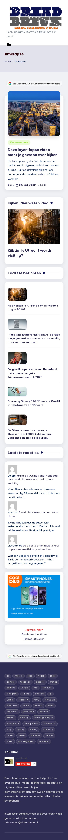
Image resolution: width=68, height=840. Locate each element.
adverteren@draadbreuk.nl (21, 822)
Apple (41, 676)
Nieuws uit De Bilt (34, 639)
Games (53, 682)
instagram (12, 694)
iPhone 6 (39, 694)
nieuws (38, 705)
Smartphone (13, 723)
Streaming (48, 729)
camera (11, 682)
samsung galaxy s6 (43, 717)
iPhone (25, 694)
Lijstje (10, 700)
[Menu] (9, 44)
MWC (36, 700)
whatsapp (44, 741)
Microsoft (23, 700)
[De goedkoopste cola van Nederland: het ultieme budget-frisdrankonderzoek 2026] (17, 358)
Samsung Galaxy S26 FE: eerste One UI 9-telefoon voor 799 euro (34, 403)
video (9, 741)
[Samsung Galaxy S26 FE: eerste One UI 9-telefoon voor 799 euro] (17, 391)
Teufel (22, 735)
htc (35, 688)
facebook (25, 682)
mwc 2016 (12, 705)
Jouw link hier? (34, 630)
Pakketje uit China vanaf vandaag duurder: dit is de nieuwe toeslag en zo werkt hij (33, 479)
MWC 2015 (50, 700)
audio (53, 676)
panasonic (28, 711)
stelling (33, 729)
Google (24, 688)
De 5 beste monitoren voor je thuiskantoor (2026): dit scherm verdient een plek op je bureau (30, 434)
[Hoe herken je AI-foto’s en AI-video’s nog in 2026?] (17, 294)
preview (44, 711)
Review (10, 717)
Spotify (20, 729)
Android (18, 676)
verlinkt (49, 735)
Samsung (24, 717)
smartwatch (49, 723)
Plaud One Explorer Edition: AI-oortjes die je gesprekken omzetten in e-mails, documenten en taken (34, 338)
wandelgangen (25, 741)
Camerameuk (19, 142)
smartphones (31, 723)
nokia (50, 705)
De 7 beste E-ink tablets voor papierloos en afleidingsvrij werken (33, 547)
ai (8, 676)
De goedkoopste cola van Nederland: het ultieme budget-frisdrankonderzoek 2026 (33, 373)
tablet (10, 735)
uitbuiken (35, 735)
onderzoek (12, 711)
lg (50, 694)
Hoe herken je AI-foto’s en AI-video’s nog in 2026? (33, 307)
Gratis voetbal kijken (34, 634)
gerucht (11, 688)
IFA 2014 (47, 688)
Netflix (26, 705)
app (30, 676)
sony (9, 729)
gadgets (40, 682)
